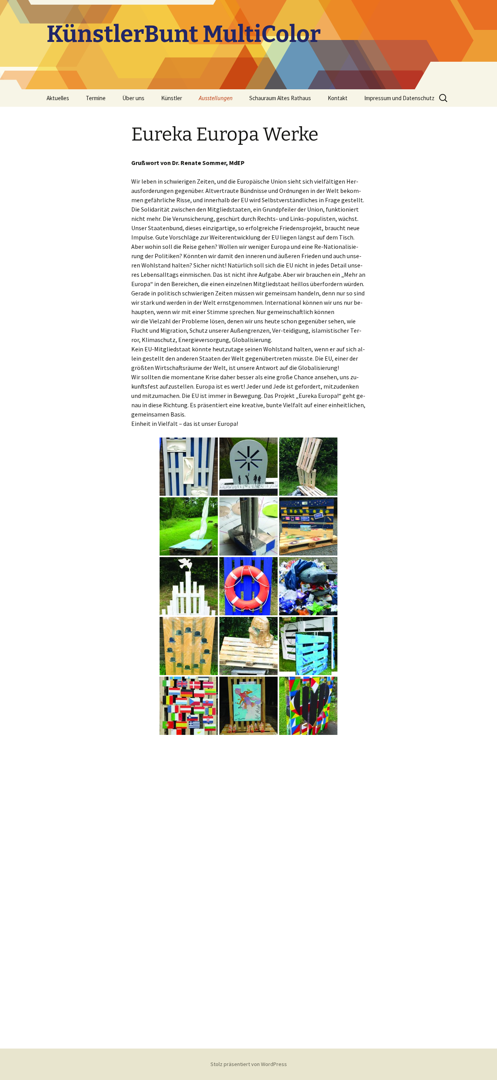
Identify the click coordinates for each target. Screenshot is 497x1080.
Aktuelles (58, 98)
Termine (96, 98)
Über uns (133, 98)
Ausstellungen (216, 98)
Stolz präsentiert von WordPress (248, 1064)
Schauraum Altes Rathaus (280, 98)
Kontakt (338, 98)
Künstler (171, 98)
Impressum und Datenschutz (399, 98)
